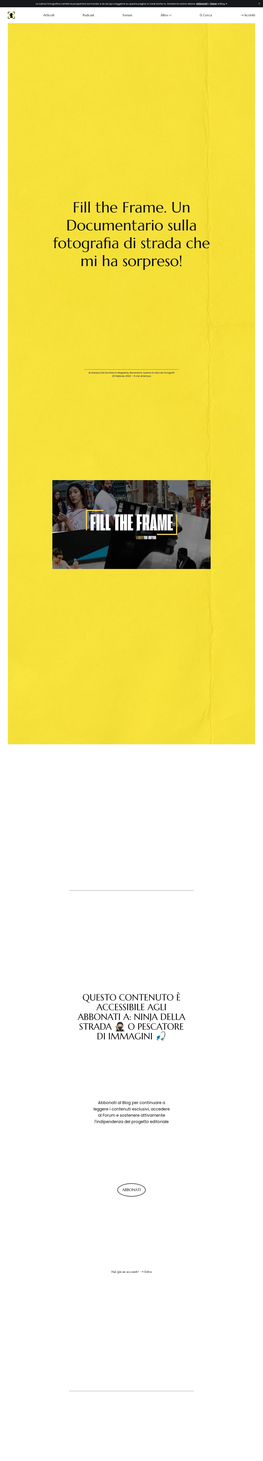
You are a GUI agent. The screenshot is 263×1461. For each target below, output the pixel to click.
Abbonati (131, 1189)
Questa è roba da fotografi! (159, 372)
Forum (127, 15)
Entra (148, 1272)
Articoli (48, 15)
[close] (259, 3)
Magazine (123, 372)
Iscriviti (249, 15)
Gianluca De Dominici (103, 372)
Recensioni (136, 372)
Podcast (88, 15)
